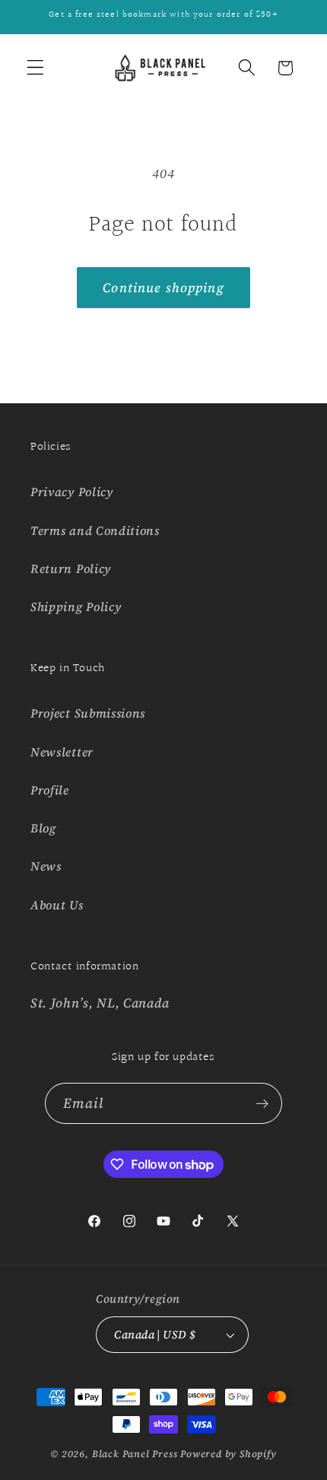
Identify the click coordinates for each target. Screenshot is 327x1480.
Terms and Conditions (95, 530)
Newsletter (62, 751)
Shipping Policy (75, 606)
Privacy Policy (71, 491)
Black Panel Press (135, 1453)
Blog (43, 828)
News (46, 866)
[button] (35, 68)
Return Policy (70, 568)
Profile (49, 789)
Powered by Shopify (228, 1453)
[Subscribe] (262, 1103)
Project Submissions (87, 713)
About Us (57, 904)
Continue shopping (163, 287)
